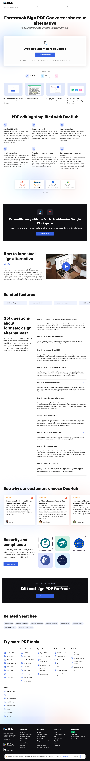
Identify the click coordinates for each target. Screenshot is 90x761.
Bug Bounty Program (43, 747)
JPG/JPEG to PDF (11, 663)
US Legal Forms (58, 739)
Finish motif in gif (12, 303)
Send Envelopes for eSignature (46, 661)
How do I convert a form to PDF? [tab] (48, 463)
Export (8, 709)
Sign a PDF (43, 653)
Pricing (22, 741)
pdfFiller (56, 736)
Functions (23, 747)
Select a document (45, 55)
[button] (66, 266)
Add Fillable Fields (28, 660)
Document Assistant (77, 653)
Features (22, 745)
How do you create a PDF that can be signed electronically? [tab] (57, 319)
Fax (58, 663)
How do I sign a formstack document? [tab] (50, 432)
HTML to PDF (10, 674)
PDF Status (60, 667)
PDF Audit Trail (11, 691)
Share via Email (61, 660)
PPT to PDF (10, 667)
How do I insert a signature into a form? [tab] (50, 336)
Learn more (11, 564)
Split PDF (26, 667)
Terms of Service (42, 734)
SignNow (56, 741)
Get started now (45, 596)
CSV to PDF (10, 670)
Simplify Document (79, 658)
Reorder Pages (27, 677)
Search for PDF (11, 705)
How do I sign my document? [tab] (47, 446)
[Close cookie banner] (84, 755)
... (65, 756)
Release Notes (41, 745)
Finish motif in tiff (37, 303)
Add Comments (61, 653)
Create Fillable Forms (61, 675)
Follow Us (7, 739)
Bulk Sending (44, 674)
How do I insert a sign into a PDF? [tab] (48, 350)
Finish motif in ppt (62, 303)
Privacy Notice (41, 736)
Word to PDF (10, 653)
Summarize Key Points (78, 662)
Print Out (9, 716)
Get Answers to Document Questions (78, 669)
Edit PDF (25, 653)
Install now (45, 234)
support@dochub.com (9, 733)
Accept (76, 756)
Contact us (7, 355)
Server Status (24, 739)
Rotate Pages (27, 674)
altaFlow (56, 743)
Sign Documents (25, 736)
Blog (55, 732)
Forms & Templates (26, 734)
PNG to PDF (10, 660)
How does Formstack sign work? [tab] (48, 382)
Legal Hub (40, 739)
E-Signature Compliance (44, 741)
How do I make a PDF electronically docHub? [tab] (52, 367)
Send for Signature (45, 656)
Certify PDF (10, 695)
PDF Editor (23, 732)
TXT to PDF (10, 656)
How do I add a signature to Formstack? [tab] (50, 398)
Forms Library (24, 743)
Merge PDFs (26, 670)
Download (9, 712)
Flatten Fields (27, 663)
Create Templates (62, 670)
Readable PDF (11, 702)
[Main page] (8, 3)
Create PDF (26, 656)
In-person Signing (45, 665)
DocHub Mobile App (60, 734)
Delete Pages (27, 681)
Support (39, 743)
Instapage (57, 745)
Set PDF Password (12, 698)
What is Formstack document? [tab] (47, 415)
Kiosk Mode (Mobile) (43, 669)
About (39, 732)
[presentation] (45, 51)
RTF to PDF (10, 677)
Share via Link (61, 656)
